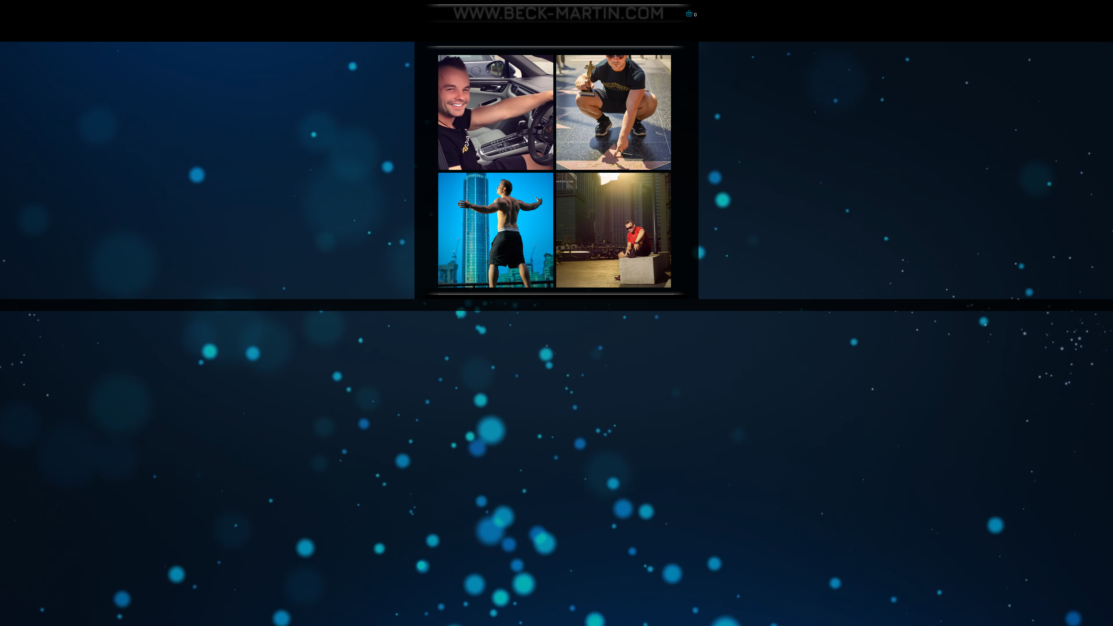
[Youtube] (472, 304)
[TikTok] (446, 304)
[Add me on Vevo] (463, 304)
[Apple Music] (489, 304)
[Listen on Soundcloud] (455, 304)
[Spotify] (481, 304)
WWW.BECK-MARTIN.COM (558, 12)
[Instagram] (420, 304)
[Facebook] (428, 304)
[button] (693, 13)
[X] (437, 304)
